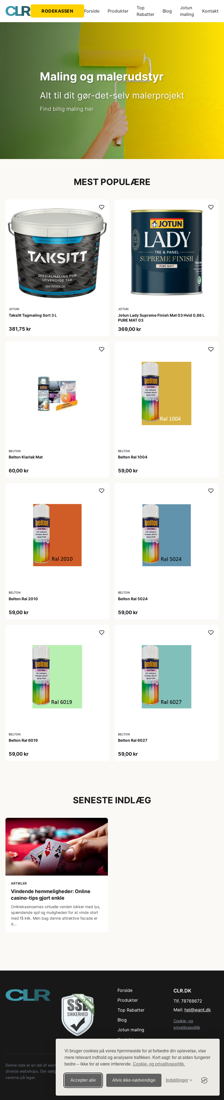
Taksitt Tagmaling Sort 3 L (33, 315)
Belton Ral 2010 (23, 598)
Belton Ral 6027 (132, 740)
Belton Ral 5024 (133, 598)
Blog (167, 11)
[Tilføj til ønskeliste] (102, 207)
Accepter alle (83, 1080)
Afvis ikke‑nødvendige (133, 1080)
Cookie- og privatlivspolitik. (159, 1064)
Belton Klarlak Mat (26, 457)
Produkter (118, 11)
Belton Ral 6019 (23, 740)
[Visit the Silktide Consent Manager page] (204, 1080)
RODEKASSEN (57, 11)
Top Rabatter (145, 11)
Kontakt (210, 11)
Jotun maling (187, 11)
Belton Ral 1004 (132, 457)
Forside (91, 11)
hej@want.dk (197, 1009)
